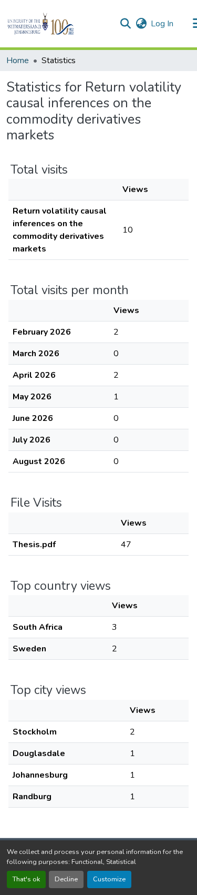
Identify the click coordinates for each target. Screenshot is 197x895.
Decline (66, 879)
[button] (58, 24)
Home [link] (17, 60)
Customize (109, 879)
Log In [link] (162, 23)
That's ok (26, 879)
